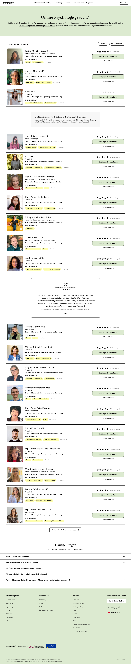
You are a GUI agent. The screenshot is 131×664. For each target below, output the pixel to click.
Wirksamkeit (10, 603)
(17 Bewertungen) (115, 327)
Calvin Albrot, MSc (34, 237)
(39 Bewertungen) (114, 157)
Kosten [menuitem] (68, 3)
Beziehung (42, 600)
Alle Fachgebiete (116, 44)
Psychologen (10, 607)
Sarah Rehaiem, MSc (34, 258)
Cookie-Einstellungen (80, 631)
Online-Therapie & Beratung (42, 3)
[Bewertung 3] (66, 313)
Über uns (76, 600)
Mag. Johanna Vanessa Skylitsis (39, 367)
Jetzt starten (123, 3)
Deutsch (102, 44)
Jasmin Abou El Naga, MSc (37, 51)
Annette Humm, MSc (35, 71)
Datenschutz (77, 617)
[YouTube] (118, 607)
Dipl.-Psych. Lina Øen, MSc (38, 509)
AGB (74, 621)
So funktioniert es (11, 600)
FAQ (7, 621)
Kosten (8, 610)
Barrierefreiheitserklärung (81, 624)
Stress (41, 603)
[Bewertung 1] (64, 313)
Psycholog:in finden (116, 601)
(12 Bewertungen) (115, 72)
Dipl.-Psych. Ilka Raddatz (37, 197)
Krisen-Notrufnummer (56, 661)
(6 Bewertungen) (115, 490)
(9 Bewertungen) (115, 409)
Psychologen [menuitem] (59, 3)
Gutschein (9, 614)
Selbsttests (9, 617)
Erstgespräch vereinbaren (108, 56)
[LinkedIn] (113, 607)
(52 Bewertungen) (114, 218)
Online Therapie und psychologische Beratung (38, 26)
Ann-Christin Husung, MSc (37, 136)
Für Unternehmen (78, 603)
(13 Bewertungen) (115, 388)
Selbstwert (42, 607)
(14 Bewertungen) (115, 137)
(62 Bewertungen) (114, 238)
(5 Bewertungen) (115, 259)
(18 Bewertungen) (115, 51)
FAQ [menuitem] (97, 3)
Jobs (74, 610)
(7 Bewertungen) (115, 449)
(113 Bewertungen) (114, 348)
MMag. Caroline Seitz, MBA (38, 217)
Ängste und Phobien (46, 610)
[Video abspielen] (21, 62)
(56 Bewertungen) (114, 429)
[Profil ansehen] (15, 56)
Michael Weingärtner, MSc (37, 387)
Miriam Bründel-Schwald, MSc (39, 347)
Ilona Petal (30, 91)
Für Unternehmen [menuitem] (79, 3)
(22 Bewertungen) (115, 198)
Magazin (89, 3)
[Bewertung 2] (65, 313)
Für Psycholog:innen (80, 607)
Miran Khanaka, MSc (35, 428)
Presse (75, 614)
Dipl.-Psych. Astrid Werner (37, 408)
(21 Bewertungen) (115, 368)
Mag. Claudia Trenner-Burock (39, 469)
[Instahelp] (8, 3)
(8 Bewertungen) (115, 470)
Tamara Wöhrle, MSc (35, 326)
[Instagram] (108, 607)
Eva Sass (29, 156)
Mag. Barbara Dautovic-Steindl (39, 176)
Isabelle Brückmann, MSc (37, 489)
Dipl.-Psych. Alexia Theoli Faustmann (42, 448)
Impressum (76, 628)
